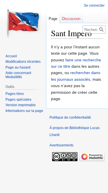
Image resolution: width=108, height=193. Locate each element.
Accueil (11, 56)
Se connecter (94, 5)
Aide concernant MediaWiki (18, 75)
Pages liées (14, 94)
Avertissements (61, 145)
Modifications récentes (23, 62)
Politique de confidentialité (70, 117)
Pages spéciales (18, 100)
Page (53, 18)
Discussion (71, 18)
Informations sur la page (24, 111)
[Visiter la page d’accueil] (23, 23)
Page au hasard (18, 67)
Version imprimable (20, 105)
